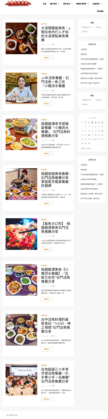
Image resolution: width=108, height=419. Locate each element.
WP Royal (14, 415)
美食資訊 (44, 24)
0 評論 (52, 44)
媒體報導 (44, 74)
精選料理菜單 (81, 4)
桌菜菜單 (85, 31)
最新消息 (66, 4)
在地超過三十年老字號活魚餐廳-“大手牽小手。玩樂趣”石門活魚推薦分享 (55, 375)
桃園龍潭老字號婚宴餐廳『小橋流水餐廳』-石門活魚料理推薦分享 (55, 129)
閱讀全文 (47, 58)
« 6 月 (83, 148)
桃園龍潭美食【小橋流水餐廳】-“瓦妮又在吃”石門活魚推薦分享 (55, 275)
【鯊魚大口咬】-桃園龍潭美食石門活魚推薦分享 (55, 227)
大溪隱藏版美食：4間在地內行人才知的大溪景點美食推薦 (55, 34)
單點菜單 (84, 54)
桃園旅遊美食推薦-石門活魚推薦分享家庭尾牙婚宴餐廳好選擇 (55, 179)
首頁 (44, 4)
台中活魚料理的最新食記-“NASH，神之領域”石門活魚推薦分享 (56, 325)
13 (102, 131)
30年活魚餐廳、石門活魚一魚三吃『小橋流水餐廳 (55, 81)
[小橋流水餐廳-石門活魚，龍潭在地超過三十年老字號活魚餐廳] (18, 3)
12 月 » (88, 148)
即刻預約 (100, 11)
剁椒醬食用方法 (87, 27)
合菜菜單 (98, 27)
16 (89, 135)
